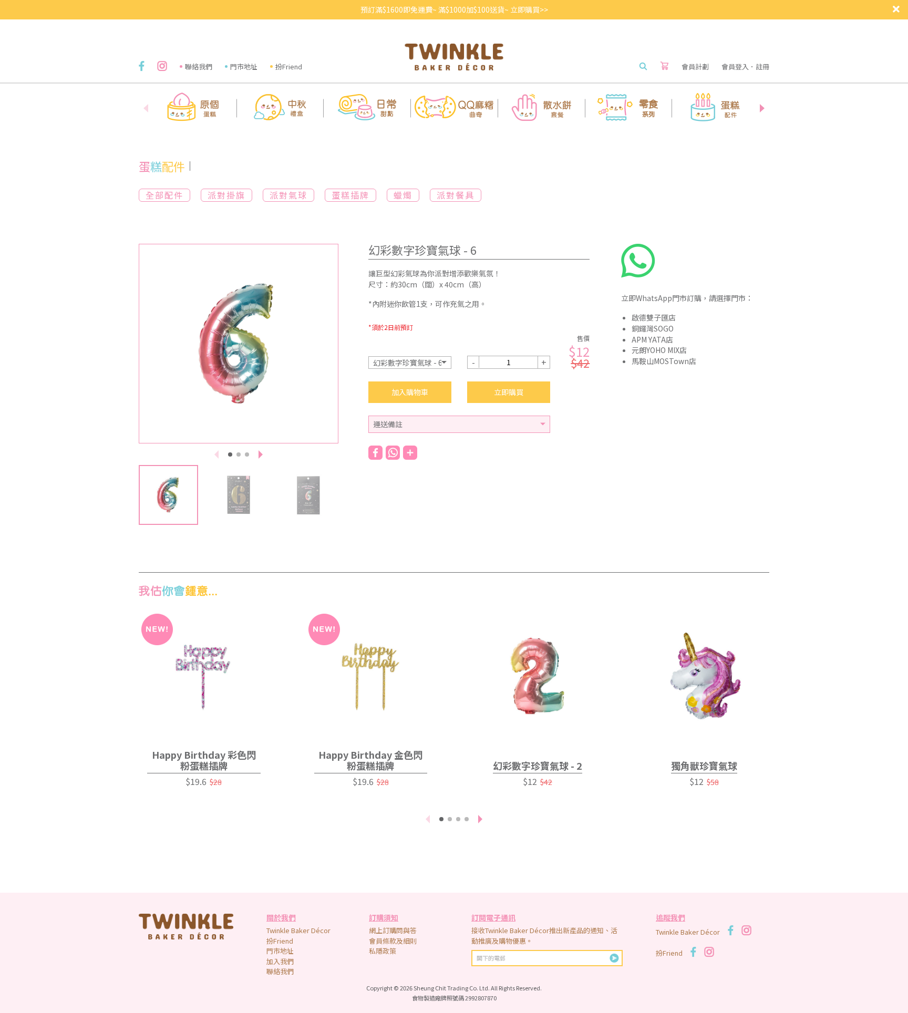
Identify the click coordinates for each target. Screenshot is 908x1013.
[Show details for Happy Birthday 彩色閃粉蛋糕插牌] (204, 676)
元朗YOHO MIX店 (659, 350)
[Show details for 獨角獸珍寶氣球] (704, 676)
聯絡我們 (198, 66)
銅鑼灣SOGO (653, 328)
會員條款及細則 (393, 941)
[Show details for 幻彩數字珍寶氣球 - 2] (537, 676)
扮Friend (288, 66)
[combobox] (409, 362)
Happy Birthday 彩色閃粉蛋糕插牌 (204, 760)
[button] (762, 108)
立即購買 (508, 392)
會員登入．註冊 (745, 66)
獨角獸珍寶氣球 (704, 765)
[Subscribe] (614, 958)
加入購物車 (409, 392)
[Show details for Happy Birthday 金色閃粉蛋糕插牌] (371, 676)
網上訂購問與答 (393, 930)
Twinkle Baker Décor (298, 930)
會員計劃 (695, 66)
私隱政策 (382, 951)
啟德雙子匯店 (654, 317)
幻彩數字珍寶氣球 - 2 (537, 765)
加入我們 (280, 961)
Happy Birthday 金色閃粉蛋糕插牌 (370, 760)
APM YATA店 (652, 339)
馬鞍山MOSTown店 (664, 361)
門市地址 (243, 66)
